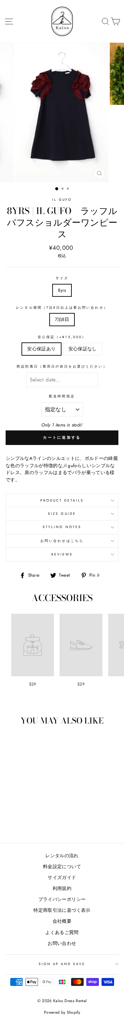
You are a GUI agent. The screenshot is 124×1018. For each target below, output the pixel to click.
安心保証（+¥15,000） (62, 336)
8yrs (62, 290)
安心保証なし (82, 348)
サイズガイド (62, 877)
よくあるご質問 (61, 932)
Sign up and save (62, 963)
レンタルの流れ (61, 855)
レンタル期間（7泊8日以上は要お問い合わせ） (62, 307)
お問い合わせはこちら (62, 540)
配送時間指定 (62, 396)
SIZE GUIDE (62, 513)
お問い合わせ (62, 943)
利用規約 (62, 888)
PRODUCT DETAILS (62, 500)
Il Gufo (62, 199)
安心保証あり (41, 348)
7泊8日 (62, 319)
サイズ (62, 278)
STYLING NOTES (62, 526)
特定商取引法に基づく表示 (61, 910)
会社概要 (62, 921)
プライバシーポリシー (62, 899)
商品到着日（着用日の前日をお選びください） (62, 366)
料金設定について (62, 866)
